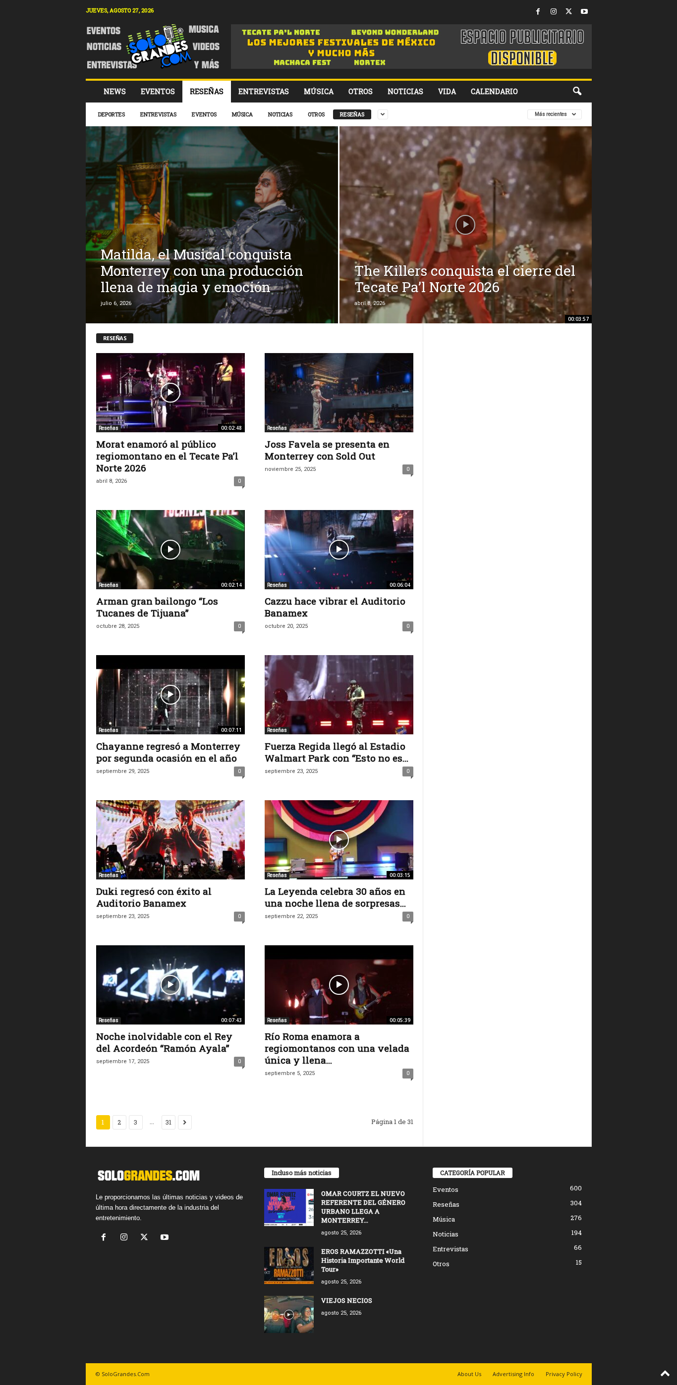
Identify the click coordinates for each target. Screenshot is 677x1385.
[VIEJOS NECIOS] (289, 1314)
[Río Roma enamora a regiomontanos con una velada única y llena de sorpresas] (339, 985)
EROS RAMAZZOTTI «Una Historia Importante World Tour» (362, 1260)
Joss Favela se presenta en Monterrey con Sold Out (327, 450)
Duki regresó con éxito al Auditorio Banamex (154, 897)
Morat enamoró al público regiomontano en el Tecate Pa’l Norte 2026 (167, 456)
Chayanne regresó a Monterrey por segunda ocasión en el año (168, 752)
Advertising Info (513, 1374)
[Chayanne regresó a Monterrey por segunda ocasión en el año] (170, 694)
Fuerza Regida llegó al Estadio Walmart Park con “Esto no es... (336, 752)
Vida (447, 91)
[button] (577, 92)
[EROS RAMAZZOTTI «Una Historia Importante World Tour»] (289, 1265)
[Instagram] (554, 12)
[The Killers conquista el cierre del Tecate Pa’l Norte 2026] (465, 234)
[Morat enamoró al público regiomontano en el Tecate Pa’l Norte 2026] (170, 392)
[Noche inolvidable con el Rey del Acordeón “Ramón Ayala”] (170, 985)
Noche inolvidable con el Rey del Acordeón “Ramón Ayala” (164, 1042)
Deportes (111, 114)
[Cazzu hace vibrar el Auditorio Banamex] (339, 549)
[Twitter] (569, 12)
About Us (469, 1374)
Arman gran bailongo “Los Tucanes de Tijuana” (157, 607)
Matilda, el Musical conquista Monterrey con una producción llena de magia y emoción (202, 270)
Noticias (405, 91)
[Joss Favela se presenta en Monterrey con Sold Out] (339, 392)
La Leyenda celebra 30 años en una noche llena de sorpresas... (335, 897)
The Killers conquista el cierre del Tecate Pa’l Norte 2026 (464, 278)
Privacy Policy (564, 1374)
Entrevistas (263, 91)
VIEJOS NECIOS (346, 1300)
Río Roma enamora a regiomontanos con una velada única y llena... (337, 1048)
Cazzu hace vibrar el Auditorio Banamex (335, 607)
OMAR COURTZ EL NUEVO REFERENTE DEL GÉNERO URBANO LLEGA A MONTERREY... (363, 1207)
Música (319, 91)
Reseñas (207, 91)
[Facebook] (538, 12)
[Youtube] (584, 12)
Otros (360, 91)
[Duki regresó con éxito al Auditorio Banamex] (170, 839)
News (115, 91)
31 (168, 1122)
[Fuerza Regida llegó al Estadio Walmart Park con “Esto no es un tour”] (339, 694)
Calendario (494, 91)
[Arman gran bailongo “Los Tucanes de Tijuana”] (170, 549)
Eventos (158, 91)
